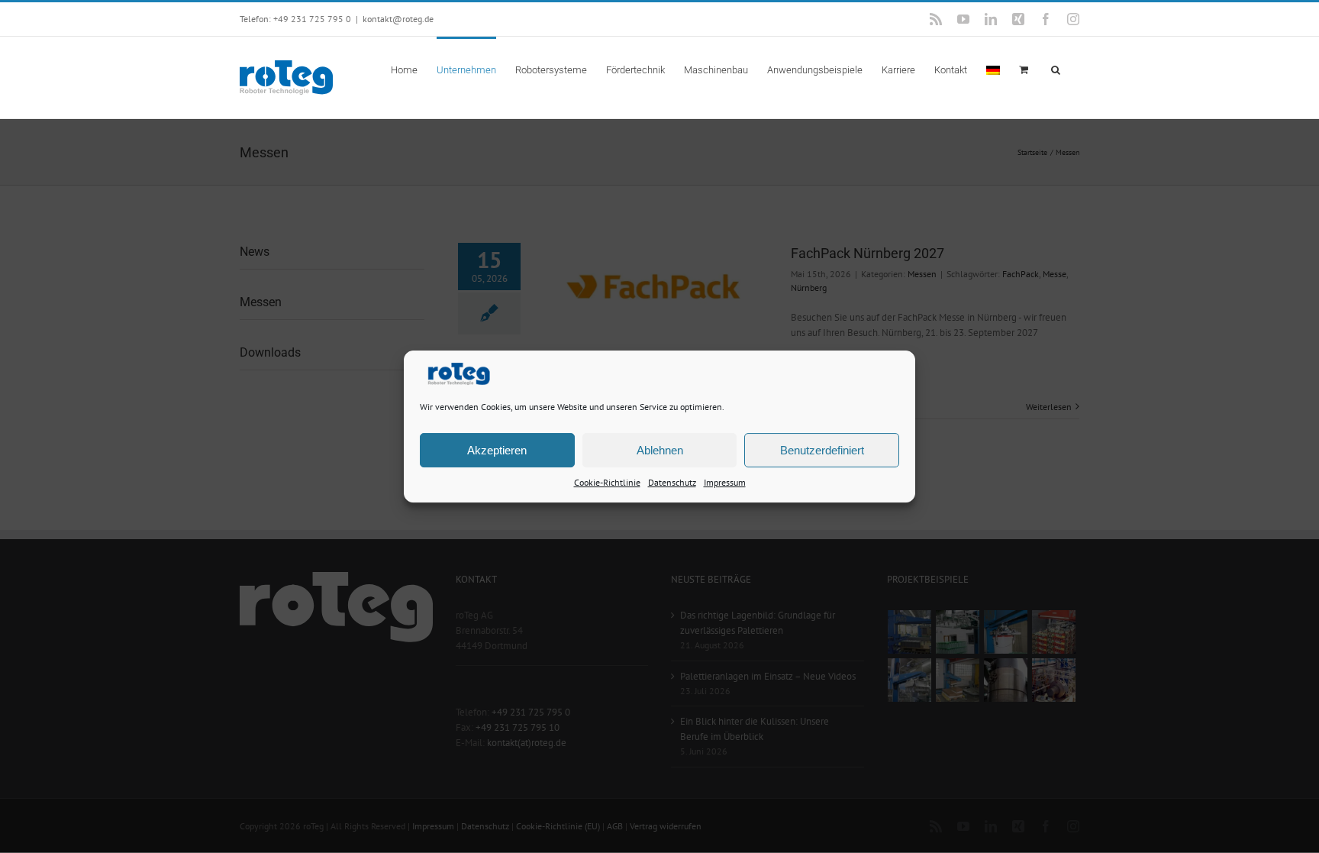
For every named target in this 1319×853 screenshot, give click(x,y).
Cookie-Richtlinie (607, 482)
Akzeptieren (497, 450)
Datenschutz (672, 482)
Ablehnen (660, 450)
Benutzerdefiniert (822, 450)
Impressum (725, 482)
